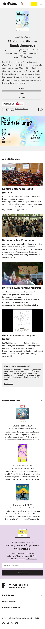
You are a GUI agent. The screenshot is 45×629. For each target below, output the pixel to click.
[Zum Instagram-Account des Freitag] (12, 623)
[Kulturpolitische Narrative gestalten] (22, 187)
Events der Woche (11, 400)
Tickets (21, 89)
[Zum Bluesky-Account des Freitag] (8, 623)
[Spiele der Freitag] (22, 3)
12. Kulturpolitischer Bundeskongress (15, 109)
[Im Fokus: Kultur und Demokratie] (22, 284)
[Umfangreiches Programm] (22, 236)
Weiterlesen (8, 384)
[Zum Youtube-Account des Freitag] (16, 623)
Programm (21, 93)
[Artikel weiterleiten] (41, 109)
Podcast (22, 97)
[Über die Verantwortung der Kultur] (22, 333)
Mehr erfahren (31, 559)
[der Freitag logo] (11, 3)
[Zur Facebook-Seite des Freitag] (3, 623)
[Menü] (41, 4)
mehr (41, 401)
